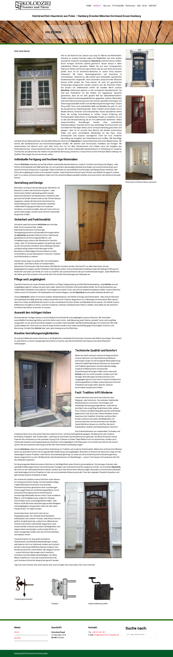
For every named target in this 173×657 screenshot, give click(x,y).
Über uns (106, 6)
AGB (139, 6)
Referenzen (130, 6)
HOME (88, 6)
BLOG (144, 6)
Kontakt (17, 638)
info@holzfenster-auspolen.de (106, 635)
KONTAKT (153, 6)
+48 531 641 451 (98, 632)
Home (16, 632)
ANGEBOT (97, 6)
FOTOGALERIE (118, 6)
